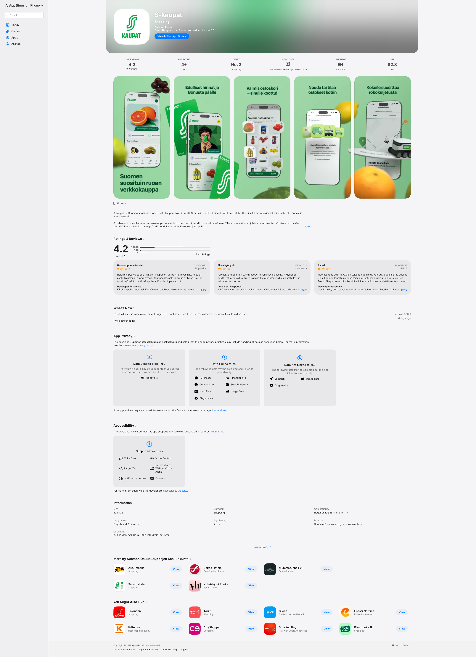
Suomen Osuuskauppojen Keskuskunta (336, 524)
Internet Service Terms (124, 650)
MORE (203, 289)
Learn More (219, 410)
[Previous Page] (109, 137)
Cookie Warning (169, 650)
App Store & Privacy (148, 650)
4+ (215, 524)
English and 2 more (124, 524)
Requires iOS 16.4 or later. (329, 512)
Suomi (406, 645)
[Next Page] (414, 137)
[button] (24, 25)
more (307, 226)
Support (185, 650)
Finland (395, 645)
